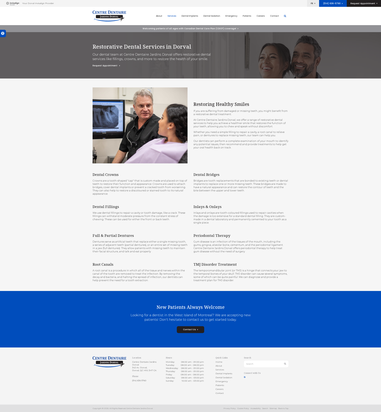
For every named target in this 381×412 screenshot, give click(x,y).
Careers (261, 15)
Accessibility (255, 408)
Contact (274, 15)
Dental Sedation (211, 15)
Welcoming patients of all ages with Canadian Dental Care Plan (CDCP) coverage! (189, 28)
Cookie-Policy (243, 408)
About (219, 365)
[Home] (109, 16)
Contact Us (189, 329)
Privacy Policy (230, 408)
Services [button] (172, 15)
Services (220, 369)
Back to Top (283, 408)
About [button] (159, 15)
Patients (247, 15)
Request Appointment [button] (362, 3)
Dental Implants (190, 15)
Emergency (231, 15)
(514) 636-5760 (332, 3)
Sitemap (273, 408)
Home (219, 362)
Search (265, 408)
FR (312, 3)
